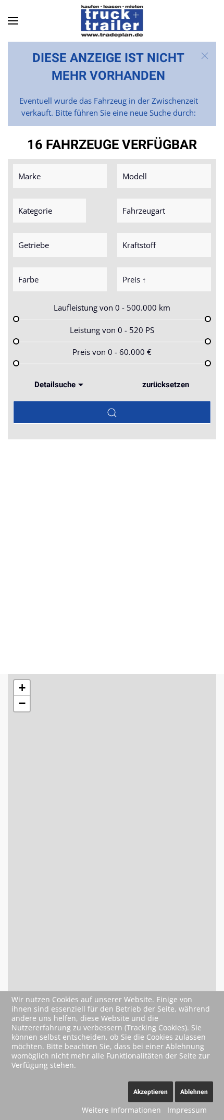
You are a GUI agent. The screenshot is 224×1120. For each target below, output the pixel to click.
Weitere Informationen (121, 1110)
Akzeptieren (150, 1092)
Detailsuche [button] (55, 384)
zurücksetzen (165, 384)
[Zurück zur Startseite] (112, 21)
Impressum (187, 1110)
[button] (13, 21)
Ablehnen (194, 1092)
